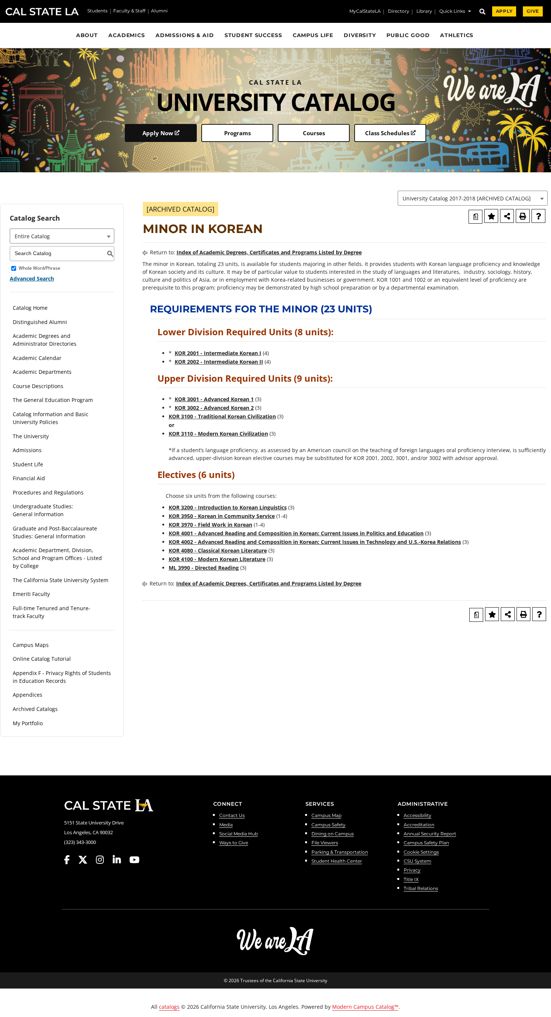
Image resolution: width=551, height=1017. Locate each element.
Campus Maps (31, 644)
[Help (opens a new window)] (538, 216)
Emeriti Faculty (31, 593)
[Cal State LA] (109, 805)
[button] (455, 12)
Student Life (28, 464)
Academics (126, 35)
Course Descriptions (38, 386)
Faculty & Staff (129, 11)
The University (31, 436)
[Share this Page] (507, 216)
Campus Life (313, 35)
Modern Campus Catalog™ (365, 1006)
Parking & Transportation (339, 852)
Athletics (456, 35)
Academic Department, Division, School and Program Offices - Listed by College (57, 558)
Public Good (408, 35)
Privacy (412, 870)
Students (97, 11)
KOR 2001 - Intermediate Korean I (218, 353)
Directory (398, 11)
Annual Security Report (430, 834)
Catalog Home (30, 307)
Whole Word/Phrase (39, 268)
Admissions (27, 450)
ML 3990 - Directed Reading (204, 567)
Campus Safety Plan (426, 843)
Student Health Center (336, 861)
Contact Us (232, 815)
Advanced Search (32, 278)
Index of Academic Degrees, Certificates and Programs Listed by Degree (269, 252)
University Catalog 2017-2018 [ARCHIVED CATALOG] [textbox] (467, 198)
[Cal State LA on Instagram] (103, 859)
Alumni (159, 11)
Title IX (411, 879)
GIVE (533, 11)
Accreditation (419, 825)
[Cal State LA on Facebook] (70, 859)
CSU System (417, 861)
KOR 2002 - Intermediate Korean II (219, 361)
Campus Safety (328, 825)
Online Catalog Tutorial (42, 658)
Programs (237, 133)
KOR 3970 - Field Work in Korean (210, 524)
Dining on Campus (332, 834)
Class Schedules (387, 133)
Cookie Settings (421, 852)
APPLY (504, 11)
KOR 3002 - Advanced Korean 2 (214, 407)
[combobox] (473, 198)
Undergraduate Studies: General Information (43, 510)
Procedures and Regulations (48, 492)
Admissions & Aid (185, 35)
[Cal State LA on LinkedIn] (120, 859)
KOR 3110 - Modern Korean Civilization (218, 433)
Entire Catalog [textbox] (32, 236)
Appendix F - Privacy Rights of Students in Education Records (62, 676)
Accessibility (417, 815)
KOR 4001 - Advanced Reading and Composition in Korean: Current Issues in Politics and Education (296, 533)
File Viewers (324, 843)
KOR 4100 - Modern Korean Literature (217, 559)
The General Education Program (53, 399)
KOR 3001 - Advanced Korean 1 (214, 399)
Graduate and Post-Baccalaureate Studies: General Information (55, 532)
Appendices (27, 694)
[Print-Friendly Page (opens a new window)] (523, 216)
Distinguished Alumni (40, 322)
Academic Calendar (37, 357)
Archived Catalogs (35, 708)
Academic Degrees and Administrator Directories (44, 339)
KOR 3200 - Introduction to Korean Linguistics (228, 507)
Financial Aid (29, 478)
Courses (314, 133)
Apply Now (157, 133)
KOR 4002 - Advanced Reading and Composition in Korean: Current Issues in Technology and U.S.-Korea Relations (315, 541)
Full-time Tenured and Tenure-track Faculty (51, 612)
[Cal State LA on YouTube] (134, 859)
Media (226, 825)
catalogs (169, 1006)
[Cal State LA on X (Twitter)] (86, 859)
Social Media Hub (238, 834)
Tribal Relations (421, 888)
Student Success (253, 35)
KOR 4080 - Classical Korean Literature (218, 550)
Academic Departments (42, 371)
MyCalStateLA (365, 11)
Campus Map (326, 815)
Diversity (360, 35)
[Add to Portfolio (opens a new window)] (491, 216)
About (87, 35)
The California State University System (60, 580)
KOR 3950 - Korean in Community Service (222, 516)
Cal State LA (42, 11)
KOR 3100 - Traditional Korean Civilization (222, 416)
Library (424, 11)
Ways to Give (233, 843)
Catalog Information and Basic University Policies (50, 418)
